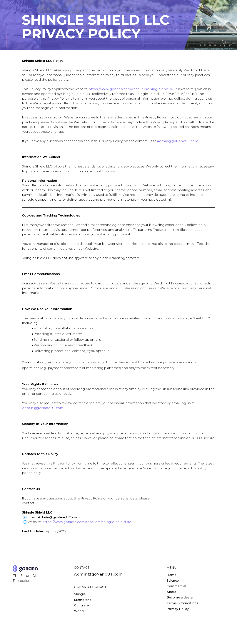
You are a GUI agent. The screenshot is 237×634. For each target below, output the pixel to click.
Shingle (80, 594)
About (172, 592)
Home (171, 575)
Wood (79, 611)
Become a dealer (180, 597)
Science (173, 580)
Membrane (82, 600)
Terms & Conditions (182, 603)
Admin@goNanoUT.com (98, 574)
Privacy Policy (178, 609)
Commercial (176, 586)
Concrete (81, 605)
